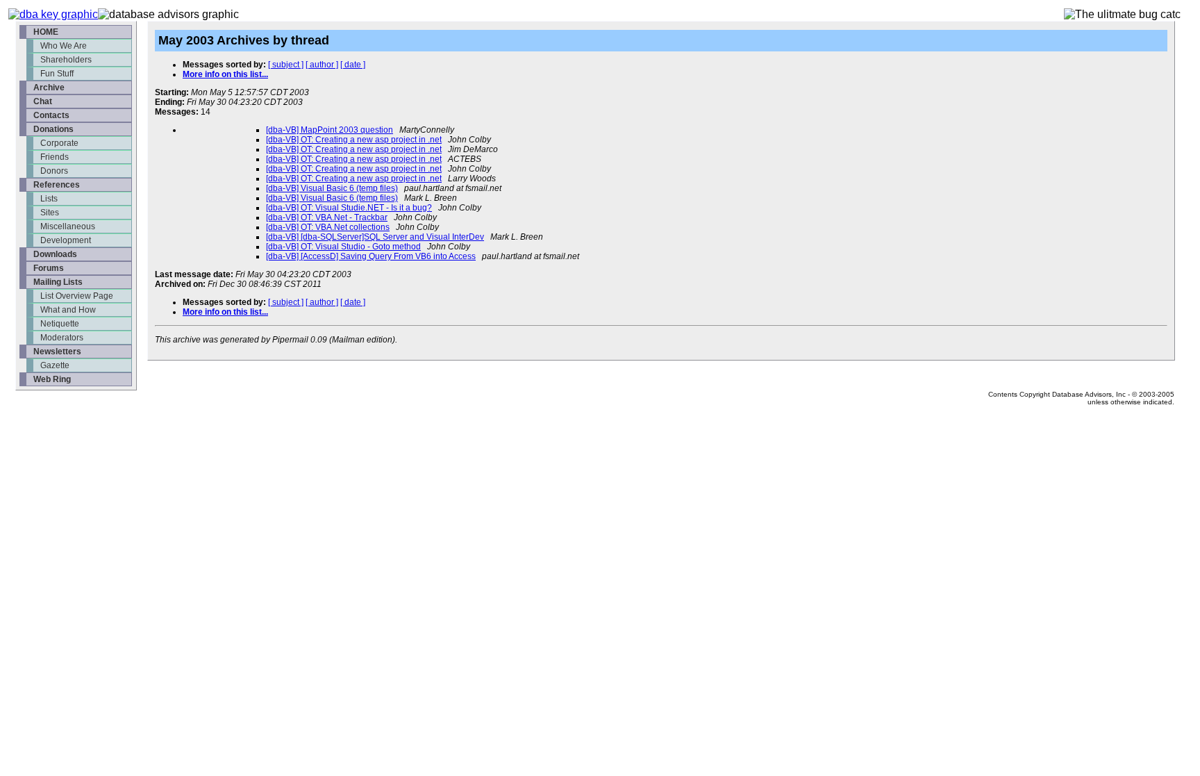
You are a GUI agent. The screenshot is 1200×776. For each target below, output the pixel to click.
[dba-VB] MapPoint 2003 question (329, 130)
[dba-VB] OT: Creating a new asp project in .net (354, 140)
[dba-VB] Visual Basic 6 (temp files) (332, 188)
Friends (54, 157)
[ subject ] (285, 64)
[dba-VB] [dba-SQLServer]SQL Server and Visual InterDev (375, 237)
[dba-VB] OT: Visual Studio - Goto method (343, 246)
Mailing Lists (58, 282)
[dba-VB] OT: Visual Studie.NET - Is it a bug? (349, 208)
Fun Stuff (57, 74)
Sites (49, 212)
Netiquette (59, 324)
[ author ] (322, 64)
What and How (68, 310)
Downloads (55, 254)
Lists (49, 199)
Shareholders (66, 60)
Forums (48, 268)
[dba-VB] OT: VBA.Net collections (328, 227)
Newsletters (57, 351)
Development (65, 240)
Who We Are (63, 46)
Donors (54, 171)
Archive (49, 87)
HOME (45, 32)
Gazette (54, 365)
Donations (53, 129)
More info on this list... (225, 74)
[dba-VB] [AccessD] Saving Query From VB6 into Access (371, 256)
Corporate (59, 143)
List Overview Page (76, 296)
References (56, 185)
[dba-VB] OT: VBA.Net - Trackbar (327, 217)
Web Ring (52, 379)
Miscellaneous (67, 226)
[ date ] (352, 64)
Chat (42, 101)
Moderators (61, 337)
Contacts (51, 115)
